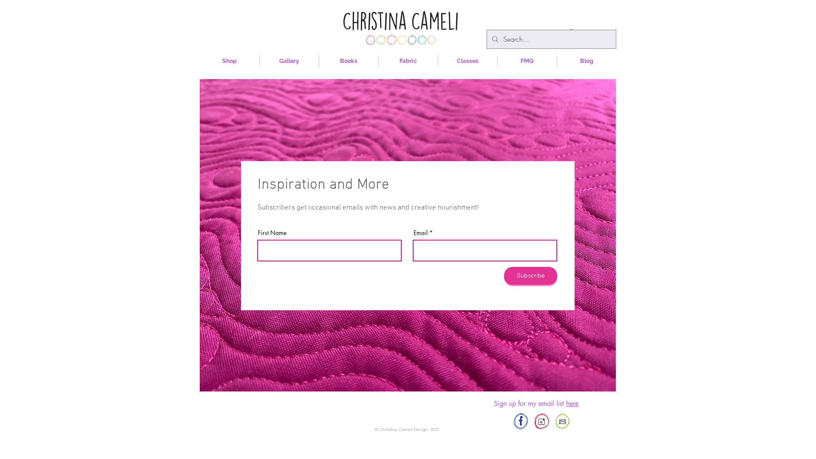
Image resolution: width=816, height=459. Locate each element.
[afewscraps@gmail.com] (562, 421)
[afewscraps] (521, 421)
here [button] (572, 403)
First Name (272, 233)
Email (421, 233)
